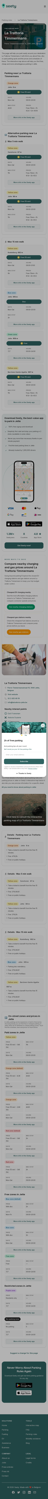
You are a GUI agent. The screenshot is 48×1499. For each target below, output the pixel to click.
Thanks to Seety (24, 773)
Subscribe (24, 761)
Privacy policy (32, 768)
